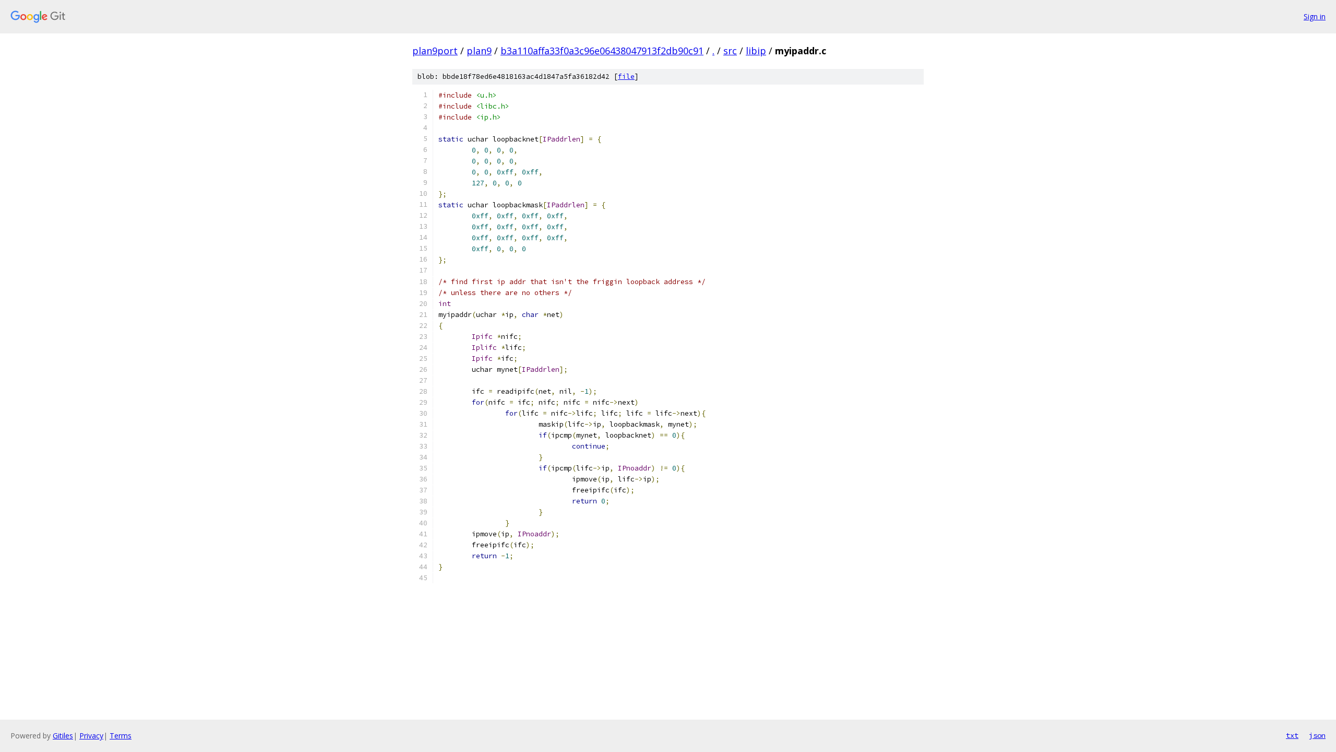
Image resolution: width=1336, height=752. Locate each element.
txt (1292, 735)
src (730, 50)
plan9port (435, 50)
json (1317, 735)
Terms (121, 736)
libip (756, 50)
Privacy (91, 736)
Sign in (1315, 16)
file (626, 76)
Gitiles (63, 736)
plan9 (479, 50)
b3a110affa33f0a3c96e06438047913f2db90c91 (601, 50)
